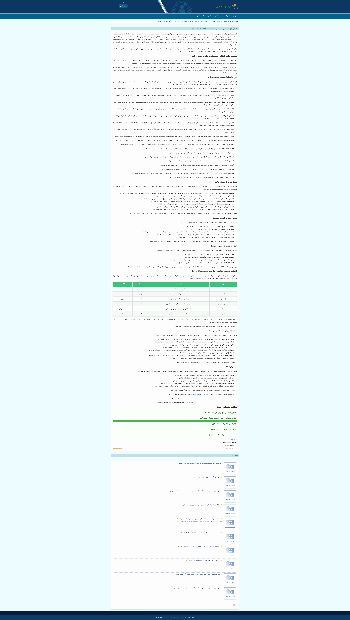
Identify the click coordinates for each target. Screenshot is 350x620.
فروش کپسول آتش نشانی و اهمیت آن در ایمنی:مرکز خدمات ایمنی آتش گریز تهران (200, 463)
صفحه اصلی (225, 21)
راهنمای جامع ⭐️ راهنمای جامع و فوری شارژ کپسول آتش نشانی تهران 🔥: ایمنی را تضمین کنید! (196, 588)
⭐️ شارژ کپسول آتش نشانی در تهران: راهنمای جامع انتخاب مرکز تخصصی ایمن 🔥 (200, 546)
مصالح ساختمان (201, 16)
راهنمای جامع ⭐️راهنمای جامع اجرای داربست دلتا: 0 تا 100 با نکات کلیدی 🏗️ (176, 21)
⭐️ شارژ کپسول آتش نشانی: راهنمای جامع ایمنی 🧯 (208, 477)
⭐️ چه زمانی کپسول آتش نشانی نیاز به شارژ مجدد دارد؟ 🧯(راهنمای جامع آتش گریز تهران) (197, 533)
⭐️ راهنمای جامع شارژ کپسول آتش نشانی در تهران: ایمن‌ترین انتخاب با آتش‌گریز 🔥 (199, 519)
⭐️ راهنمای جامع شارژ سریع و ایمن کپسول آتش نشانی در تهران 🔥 (204, 560)
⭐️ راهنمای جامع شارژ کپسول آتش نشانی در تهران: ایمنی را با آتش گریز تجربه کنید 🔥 (198, 574)
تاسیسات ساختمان (213, 16)
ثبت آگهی (123, 6)
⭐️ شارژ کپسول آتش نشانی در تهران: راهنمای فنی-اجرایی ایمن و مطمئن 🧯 (201, 505)
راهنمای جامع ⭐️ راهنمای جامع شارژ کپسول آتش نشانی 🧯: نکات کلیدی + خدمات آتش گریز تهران (195, 491)
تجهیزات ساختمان (225, 16)
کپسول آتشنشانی (204, 21)
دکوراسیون (235, 16)
